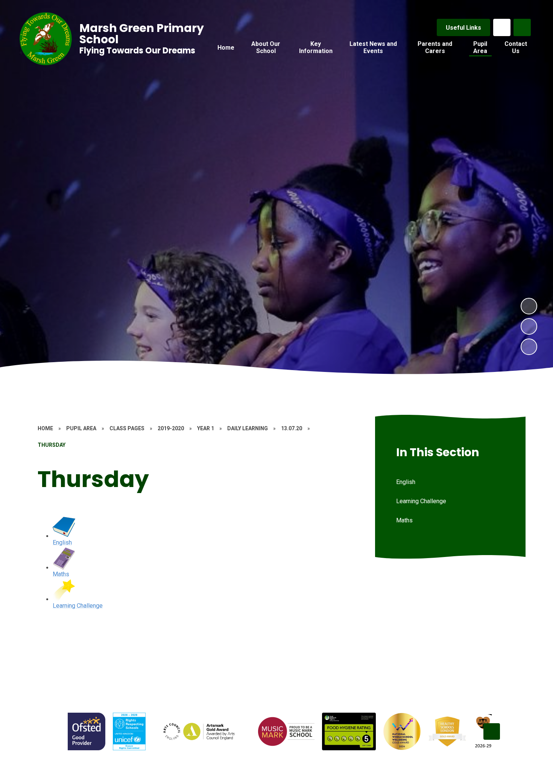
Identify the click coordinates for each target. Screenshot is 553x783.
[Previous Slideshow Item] (529, 326)
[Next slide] (491, 731)
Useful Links (463, 27)
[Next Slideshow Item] (529, 306)
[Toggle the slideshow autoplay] (529, 346)
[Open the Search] (522, 27)
